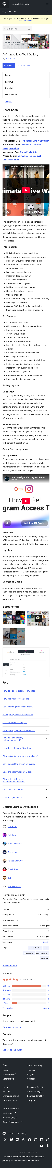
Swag (31, 1100)
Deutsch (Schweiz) (17, 1133)
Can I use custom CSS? (13, 789)
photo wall (44, 958)
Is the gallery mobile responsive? (18, 715)
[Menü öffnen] (48, 4)
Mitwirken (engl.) (35, 1087)
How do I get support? (13, 797)
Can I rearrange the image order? (18, 707)
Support (8, 101)
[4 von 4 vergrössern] (46, 651)
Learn (5, 1087)
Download (8, 65)
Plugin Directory (9, 11)
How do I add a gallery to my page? (19, 691)
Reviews (9, 82)
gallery (45, 948)
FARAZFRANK (14, 886)
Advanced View (10, 965)
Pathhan (12, 835)
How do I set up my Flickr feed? (18, 748)
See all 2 (46, 942)
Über (5, 1065)
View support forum (12, 1027)
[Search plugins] (29, 28)
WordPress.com (11, 1108)
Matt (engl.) (9, 1113)
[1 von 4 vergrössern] (21, 614)
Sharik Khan (13, 869)
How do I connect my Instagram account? (13, 739)
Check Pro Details (28, 152)
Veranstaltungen (34, 1091)
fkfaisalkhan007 (15, 860)
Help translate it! (26, 20)
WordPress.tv (10, 1100)
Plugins (30, 1074)
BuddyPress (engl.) (13, 1122)
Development (11, 94)
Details (8, 75)
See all (46, 1008)
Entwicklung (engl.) (11, 1096)
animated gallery (35, 948)
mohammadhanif (15, 843)
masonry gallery (42, 953)
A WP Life (10, 58)
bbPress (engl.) (11, 1117)
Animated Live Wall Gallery (36, 141)
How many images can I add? (16, 699)
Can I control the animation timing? (19, 764)
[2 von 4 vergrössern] (46, 614)
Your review (8, 1008)
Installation (10, 88)
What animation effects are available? (20, 756)
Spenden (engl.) (35, 1096)
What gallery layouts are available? (19, 730)
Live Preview (24, 65)
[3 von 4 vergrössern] (21, 631)
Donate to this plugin (12, 1050)
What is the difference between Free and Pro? (14, 780)
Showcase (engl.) (35, 1065)
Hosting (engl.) (9, 1074)
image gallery (29, 953)
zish (9, 878)
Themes (31, 1070)
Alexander (12, 852)
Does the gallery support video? (17, 772)
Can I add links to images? (15, 722)
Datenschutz (8, 1079)
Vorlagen (31, 1079)
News (5, 1070)
